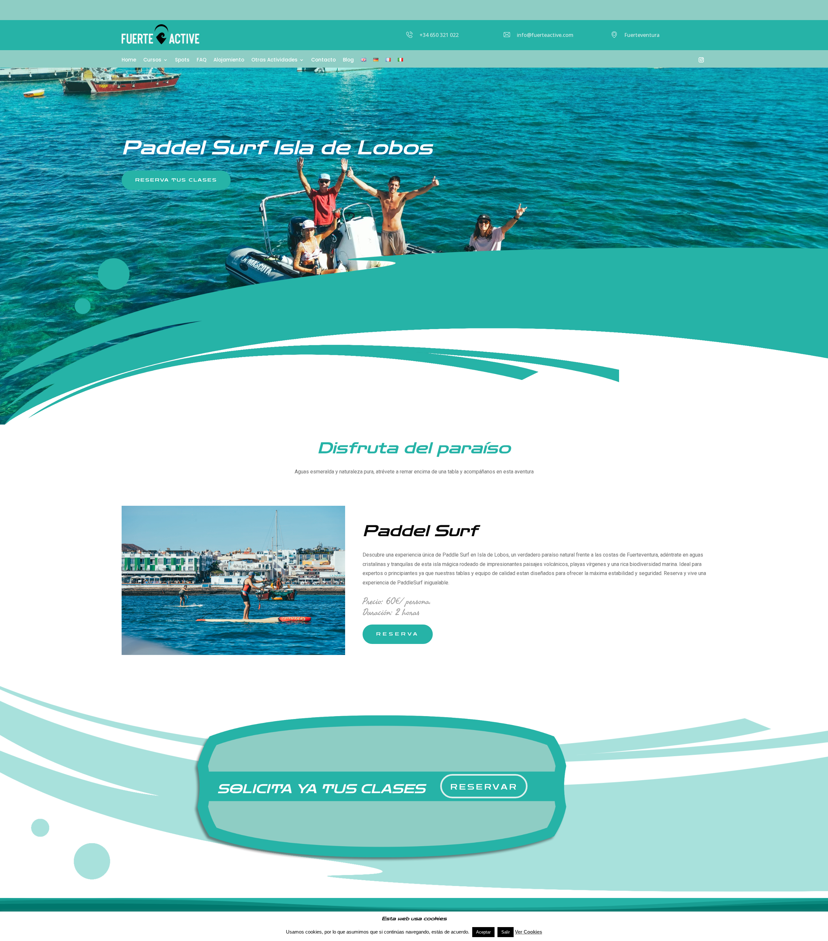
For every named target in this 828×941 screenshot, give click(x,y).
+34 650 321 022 (439, 35)
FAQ (201, 60)
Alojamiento (228, 60)
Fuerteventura (641, 35)
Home (129, 60)
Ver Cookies (528, 932)
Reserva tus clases (176, 180)
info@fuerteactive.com (545, 35)
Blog (348, 60)
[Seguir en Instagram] (701, 60)
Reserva (397, 634)
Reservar (484, 787)
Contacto (323, 60)
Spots (182, 60)
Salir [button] (505, 932)
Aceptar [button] (483, 932)
